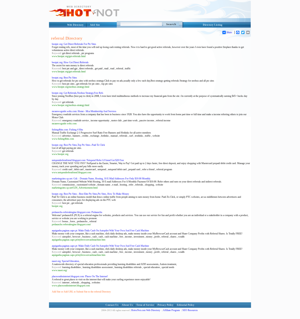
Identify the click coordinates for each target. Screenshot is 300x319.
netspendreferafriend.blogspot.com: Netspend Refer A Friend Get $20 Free (88, 160)
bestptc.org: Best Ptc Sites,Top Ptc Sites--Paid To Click (78, 144)
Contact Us (112, 305)
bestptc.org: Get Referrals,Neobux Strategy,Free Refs (77, 93)
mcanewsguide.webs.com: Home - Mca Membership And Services (84, 111)
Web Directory (75, 24)
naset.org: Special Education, (66, 261)
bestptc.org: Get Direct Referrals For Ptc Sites (74, 44)
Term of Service (145, 305)
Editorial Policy (185, 305)
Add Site (95, 24)
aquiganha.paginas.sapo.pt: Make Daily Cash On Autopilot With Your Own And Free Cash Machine (100, 230)
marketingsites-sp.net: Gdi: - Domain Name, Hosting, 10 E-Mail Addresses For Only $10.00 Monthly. (101, 178)
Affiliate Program (171, 310)
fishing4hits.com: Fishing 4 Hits (67, 129)
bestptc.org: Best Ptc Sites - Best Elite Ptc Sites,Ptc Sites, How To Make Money (90, 193)
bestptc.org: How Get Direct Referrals (70, 62)
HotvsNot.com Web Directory (145, 310)
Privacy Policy (165, 305)
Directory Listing (212, 24)
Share (229, 32)
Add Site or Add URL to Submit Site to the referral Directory (81, 291)
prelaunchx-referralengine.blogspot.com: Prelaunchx (77, 212)
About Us (127, 305)
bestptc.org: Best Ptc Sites (64, 77)
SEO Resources (190, 310)
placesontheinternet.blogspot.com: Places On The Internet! (80, 276)
